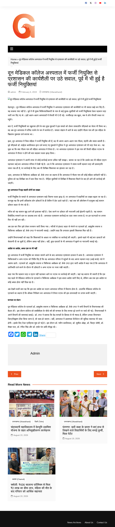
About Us (89, 522)
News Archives (74, 522)
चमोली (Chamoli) (18, 479)
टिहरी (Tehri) (39, 422)
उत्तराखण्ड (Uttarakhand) (52, 92)
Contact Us (102, 522)
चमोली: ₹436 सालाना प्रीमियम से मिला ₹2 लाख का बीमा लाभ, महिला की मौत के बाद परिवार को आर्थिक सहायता (31, 488)
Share (42, 335)
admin (13, 92)
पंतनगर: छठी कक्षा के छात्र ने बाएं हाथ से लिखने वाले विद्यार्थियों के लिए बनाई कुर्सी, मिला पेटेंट (83, 430)
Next (99, 374)
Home (14, 59)
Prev (16, 374)
